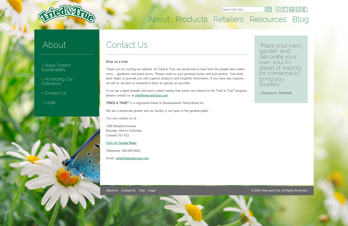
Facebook (305, 9)
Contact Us (56, 93)
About (159, 19)
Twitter (285, 9)
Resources (268, 19)
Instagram (278, 9)
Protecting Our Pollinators (57, 81)
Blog (300, 19)
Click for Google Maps (121, 143)
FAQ (142, 190)
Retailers (228, 19)
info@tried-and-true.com (151, 95)
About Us (112, 190)
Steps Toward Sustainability (56, 67)
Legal (50, 102)
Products (191, 19)
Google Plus (291, 9)
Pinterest (298, 9)
